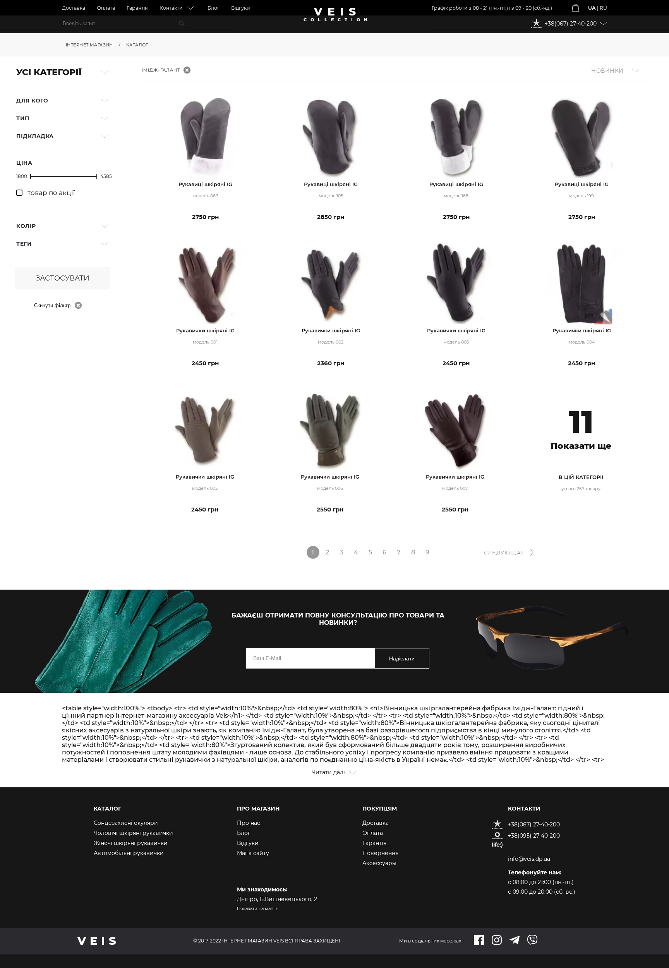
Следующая (504, 552)
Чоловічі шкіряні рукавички (133, 832)
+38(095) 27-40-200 (534, 835)
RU (603, 8)
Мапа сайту (253, 853)
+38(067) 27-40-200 (534, 824)
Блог (214, 8)
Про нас (248, 822)
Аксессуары (379, 863)
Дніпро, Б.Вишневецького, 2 (277, 899)
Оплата (106, 8)
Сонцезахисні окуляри (126, 822)
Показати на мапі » (257, 908)
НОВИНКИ (607, 70)
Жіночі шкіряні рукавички (131, 843)
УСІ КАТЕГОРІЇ (48, 72)
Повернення (380, 853)
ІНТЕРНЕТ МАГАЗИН (89, 45)
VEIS (337, 15)
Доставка (73, 8)
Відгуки (240, 8)
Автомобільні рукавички (129, 853)
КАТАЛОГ (137, 45)
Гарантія (137, 8)
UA (592, 8)
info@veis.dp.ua (529, 858)
